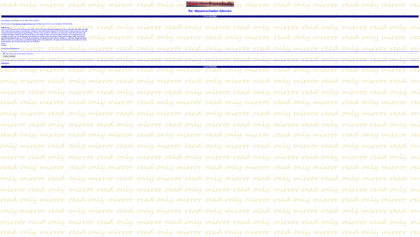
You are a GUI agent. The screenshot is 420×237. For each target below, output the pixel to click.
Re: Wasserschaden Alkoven (22, 24)
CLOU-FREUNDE (210, 16)
